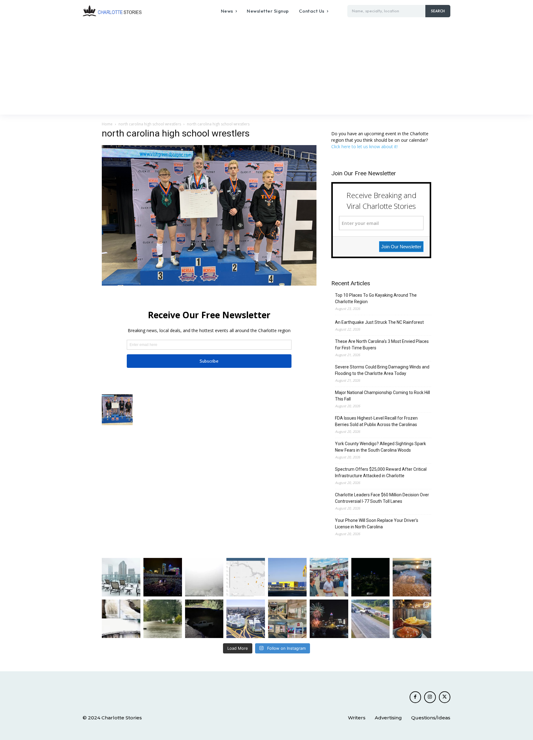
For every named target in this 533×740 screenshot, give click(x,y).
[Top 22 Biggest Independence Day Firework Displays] (329, 619)
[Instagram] (430, 697)
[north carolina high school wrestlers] (209, 284)
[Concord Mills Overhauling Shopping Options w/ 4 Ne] (287, 619)
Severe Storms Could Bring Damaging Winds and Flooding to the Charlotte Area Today (382, 370)
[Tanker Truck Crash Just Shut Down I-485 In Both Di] (370, 619)
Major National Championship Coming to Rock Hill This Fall (382, 395)
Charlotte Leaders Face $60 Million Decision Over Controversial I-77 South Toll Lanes (382, 498)
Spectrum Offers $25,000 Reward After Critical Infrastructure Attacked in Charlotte (381, 472)
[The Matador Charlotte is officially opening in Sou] (412, 619)
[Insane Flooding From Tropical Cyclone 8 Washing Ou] (204, 619)
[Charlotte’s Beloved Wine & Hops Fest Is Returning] (329, 577)
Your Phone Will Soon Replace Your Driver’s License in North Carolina (376, 523)
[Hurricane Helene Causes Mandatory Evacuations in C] (162, 619)
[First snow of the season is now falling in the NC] (204, 577)
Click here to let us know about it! (364, 146)
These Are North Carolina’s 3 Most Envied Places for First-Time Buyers (382, 344)
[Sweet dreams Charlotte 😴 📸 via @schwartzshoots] (370, 577)
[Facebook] (415, 697)
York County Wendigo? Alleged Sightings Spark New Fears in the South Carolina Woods (380, 447)
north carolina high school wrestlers (149, 124)
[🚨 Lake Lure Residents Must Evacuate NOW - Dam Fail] (121, 619)
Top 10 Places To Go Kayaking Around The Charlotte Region (376, 298)
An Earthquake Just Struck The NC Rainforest (379, 322)
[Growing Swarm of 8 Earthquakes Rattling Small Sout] (245, 577)
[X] (445, 697)
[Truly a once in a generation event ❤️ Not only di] (162, 577)
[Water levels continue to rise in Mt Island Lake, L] (412, 577)
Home (107, 124)
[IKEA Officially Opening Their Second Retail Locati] (287, 577)
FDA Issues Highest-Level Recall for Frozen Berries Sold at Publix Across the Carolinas (376, 421)
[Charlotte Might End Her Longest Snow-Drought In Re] (121, 577)
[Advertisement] (266, 68)
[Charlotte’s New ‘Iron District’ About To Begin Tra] (245, 619)
